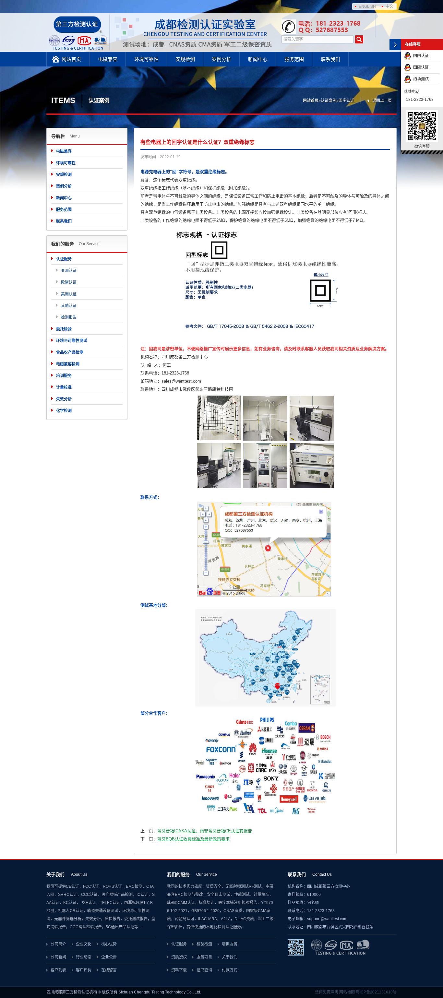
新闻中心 (258, 59)
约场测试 (420, 79)
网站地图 (347, 992)
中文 (389, 6)
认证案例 (328, 100)
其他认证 (69, 305)
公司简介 (58, 944)
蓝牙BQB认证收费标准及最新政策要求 (193, 839)
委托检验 (64, 329)
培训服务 (64, 376)
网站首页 (71, 59)
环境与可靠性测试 (71, 341)
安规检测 (185, 59)
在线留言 (109, 970)
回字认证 (346, 100)
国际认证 (420, 67)
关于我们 (229, 957)
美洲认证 (69, 294)
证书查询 (204, 970)
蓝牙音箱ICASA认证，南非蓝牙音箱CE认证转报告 (204, 830)
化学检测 (64, 411)
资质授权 (179, 957)
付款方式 (229, 970)
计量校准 (64, 387)
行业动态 (83, 957)
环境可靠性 (146, 59)
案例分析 (221, 59)
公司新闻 (58, 957)
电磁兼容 (107, 59)
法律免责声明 (326, 992)
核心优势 (109, 944)
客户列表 (58, 970)
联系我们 (330, 59)
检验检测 (204, 944)
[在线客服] (395, 44)
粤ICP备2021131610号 (376, 992)
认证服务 (64, 259)
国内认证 (420, 55)
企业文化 (83, 944)
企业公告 (109, 957)
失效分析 (64, 399)
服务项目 (204, 957)
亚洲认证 (69, 270)
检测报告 (69, 317)
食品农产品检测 (69, 352)
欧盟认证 (69, 282)
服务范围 (294, 59)
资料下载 (179, 970)
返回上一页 (382, 100)
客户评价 (83, 970)
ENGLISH (367, 6)
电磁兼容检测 (67, 364)
